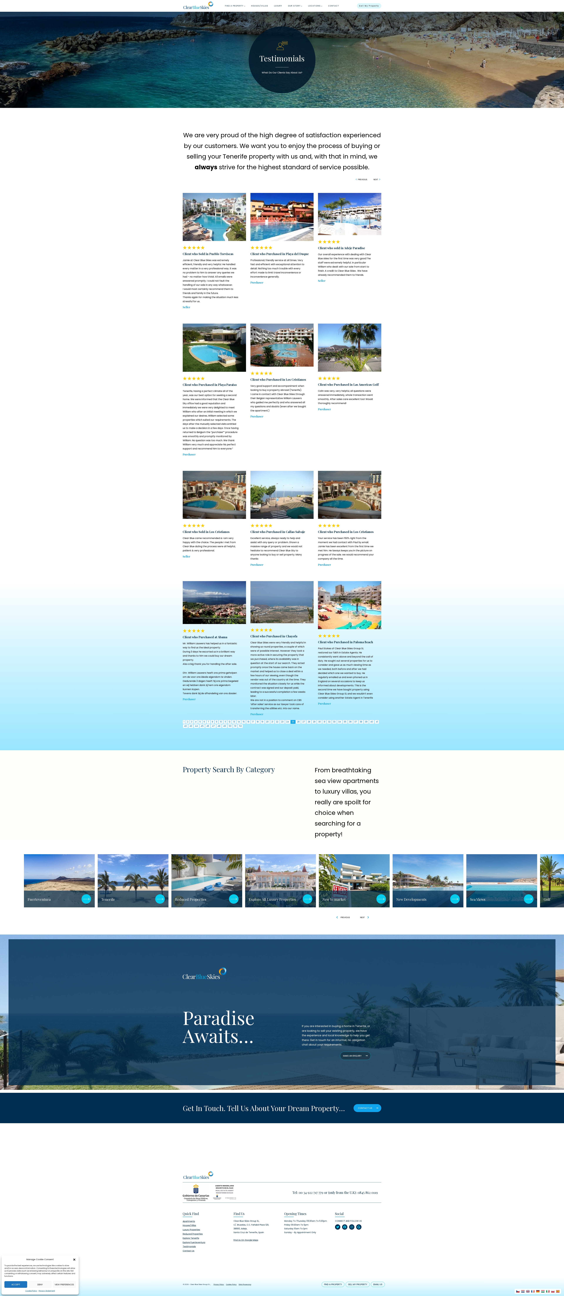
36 (350, 721)
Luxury (278, 6)
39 (366, 721)
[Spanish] (558, 1291)
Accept (15, 1284)
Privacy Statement (47, 1291)
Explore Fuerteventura (194, 1242)
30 (319, 721)
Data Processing (245, 1284)
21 (272, 721)
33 (334, 721)
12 (229, 721)
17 (253, 721)
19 (262, 721)
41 (377, 721)
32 (329, 721)
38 (361, 721)
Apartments (189, 1221)
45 (202, 726)
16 (248, 721)
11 (225, 721)
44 (196, 726)
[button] (74, 1259)
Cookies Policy (231, 1284)
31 (324, 721)
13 (234, 721)
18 (258, 721)
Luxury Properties (191, 1229)
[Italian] (548, 1291)
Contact (333, 6)
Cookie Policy (31, 1291)
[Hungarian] (543, 1291)
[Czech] (518, 1291)
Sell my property (369, 6)
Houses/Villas (259, 6)
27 (303, 721)
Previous (362, 179)
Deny (40, 1284)
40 (371, 721)
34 (339, 721)
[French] (533, 1291)
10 (221, 721)
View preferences (64, 1284)
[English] (528, 1291)
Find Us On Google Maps (246, 1240)
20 (267, 721)
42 (185, 726)
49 (224, 726)
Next (376, 179)
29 (314, 721)
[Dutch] (523, 1291)
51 (235, 726)
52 (240, 726)
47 (213, 726)
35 (345, 721)
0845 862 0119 (368, 1192)
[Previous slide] (337, 917)
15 (244, 721)
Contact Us (188, 1250)
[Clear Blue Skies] (198, 6)
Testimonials (189, 1246)
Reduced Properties (193, 1233)
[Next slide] (368, 917)
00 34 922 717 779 (311, 1192)
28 (309, 721)
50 (230, 726)
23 (282, 721)
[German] (538, 1291)
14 (239, 721)
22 (277, 721)
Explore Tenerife (191, 1238)
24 (287, 721)
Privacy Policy (219, 1284)
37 (355, 721)
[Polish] (553, 1291)
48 (219, 726)
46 (207, 726)
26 (298, 721)
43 (190, 726)
